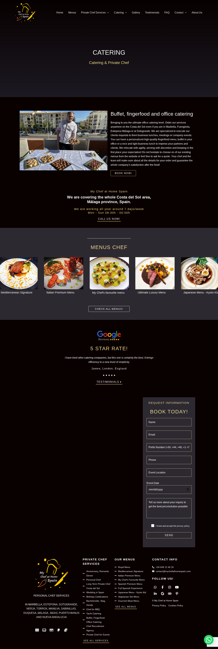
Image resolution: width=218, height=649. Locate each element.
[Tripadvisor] (169, 593)
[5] (114, 375)
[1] (103, 375)
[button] (107, 12)
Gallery (136, 12)
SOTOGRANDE (68, 604)
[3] (109, 375)
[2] (106, 375)
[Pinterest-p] (177, 593)
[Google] (162, 593)
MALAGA (43, 613)
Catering (119, 12)
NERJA (30, 608)
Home (59, 12)
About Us (197, 12)
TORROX (41, 608)
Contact (179, 12)
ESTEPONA (50, 604)
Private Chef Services (93, 12)
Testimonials (152, 12)
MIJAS (54, 613)
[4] (111, 375)
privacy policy (183, 526)
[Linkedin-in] (155, 593)
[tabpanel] (109, 363)
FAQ (166, 12)
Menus (72, 12)
